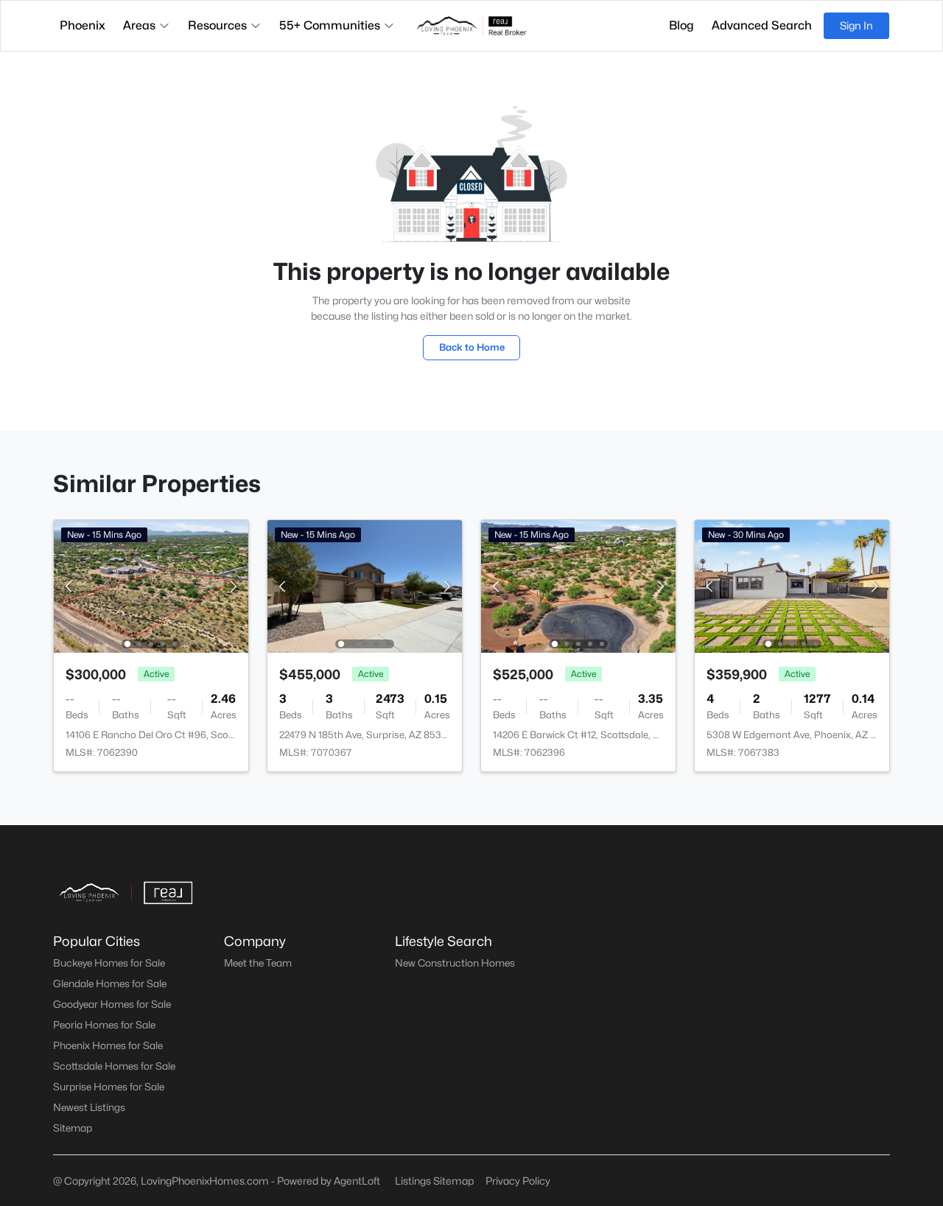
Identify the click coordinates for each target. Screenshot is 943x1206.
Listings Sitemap (434, 1180)
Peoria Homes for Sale (104, 1025)
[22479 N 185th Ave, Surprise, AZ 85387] (364, 585)
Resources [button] (217, 25)
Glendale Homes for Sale (109, 983)
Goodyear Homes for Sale (112, 1004)
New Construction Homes (455, 963)
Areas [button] (139, 25)
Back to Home (472, 347)
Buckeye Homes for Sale (109, 963)
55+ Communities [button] (329, 25)
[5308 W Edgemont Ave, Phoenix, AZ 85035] (792, 585)
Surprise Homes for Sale (108, 1087)
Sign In (856, 25)
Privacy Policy (517, 1180)
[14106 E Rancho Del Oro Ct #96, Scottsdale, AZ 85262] (151, 585)
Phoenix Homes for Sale (108, 1045)
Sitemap (72, 1128)
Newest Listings (89, 1107)
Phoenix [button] (82, 25)
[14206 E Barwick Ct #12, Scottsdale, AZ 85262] (578, 585)
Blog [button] (681, 25)
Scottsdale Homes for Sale (114, 1066)
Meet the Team (258, 963)
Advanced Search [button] (762, 25)
